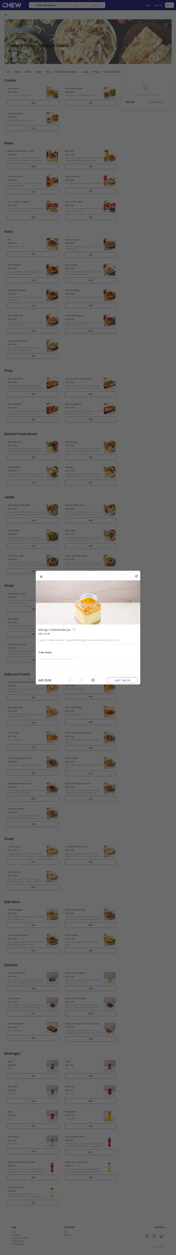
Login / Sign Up (122, 680)
